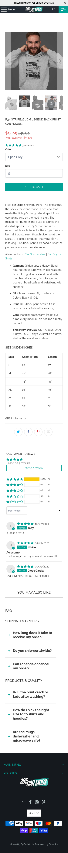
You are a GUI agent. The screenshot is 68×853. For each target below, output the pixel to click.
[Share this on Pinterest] (38, 432)
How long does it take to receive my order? (32, 635)
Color (8, 149)
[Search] (54, 9)
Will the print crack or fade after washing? (30, 694)
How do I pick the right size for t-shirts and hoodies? (31, 714)
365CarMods (26, 844)
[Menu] (2, 9)
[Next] (60, 61)
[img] (25, 523)
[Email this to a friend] (48, 432)
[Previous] (8, 61)
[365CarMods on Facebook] (30, 802)
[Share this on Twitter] (18, 432)
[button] (13, 145)
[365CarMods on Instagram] (37, 802)
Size (7, 166)
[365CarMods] (34, 9)
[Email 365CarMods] (24, 802)
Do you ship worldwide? (32, 651)
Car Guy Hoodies (35, 254)
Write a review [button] (34, 468)
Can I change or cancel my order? (31, 666)
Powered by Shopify (46, 844)
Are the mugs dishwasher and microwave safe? (26, 736)
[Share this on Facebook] (28, 432)
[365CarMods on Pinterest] (43, 802)
